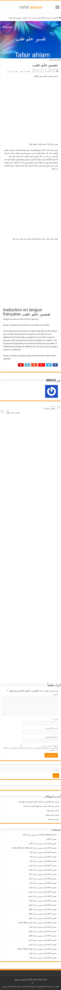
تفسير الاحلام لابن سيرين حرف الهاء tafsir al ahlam (37, 949)
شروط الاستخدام (29, 986)
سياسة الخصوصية (44, 986)
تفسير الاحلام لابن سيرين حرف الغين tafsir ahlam (38, 922)
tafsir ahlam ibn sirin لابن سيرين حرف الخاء (40, 835)
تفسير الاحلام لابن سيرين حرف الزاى (43, 887)
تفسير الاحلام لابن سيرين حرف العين (37, 18)
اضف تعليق (23, 71)
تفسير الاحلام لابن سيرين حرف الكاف (42, 936)
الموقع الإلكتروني (51, 737)
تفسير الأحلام (51, 839)
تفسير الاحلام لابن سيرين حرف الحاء (43, 870)
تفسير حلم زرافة (53, 810)
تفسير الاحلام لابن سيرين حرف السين (42, 892)
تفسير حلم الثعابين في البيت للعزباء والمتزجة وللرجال (39, 802)
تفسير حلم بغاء (53, 819)
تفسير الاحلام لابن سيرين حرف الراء (43, 883)
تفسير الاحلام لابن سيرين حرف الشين (42, 896)
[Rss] (33, 983)
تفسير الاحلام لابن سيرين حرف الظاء (43, 914)
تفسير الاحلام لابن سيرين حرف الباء (43, 852)
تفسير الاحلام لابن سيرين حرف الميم (43, 940)
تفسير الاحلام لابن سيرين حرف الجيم (43, 865)
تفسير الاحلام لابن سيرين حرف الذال (43, 879)
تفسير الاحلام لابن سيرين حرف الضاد (43, 905)
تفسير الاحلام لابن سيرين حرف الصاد (43, 900)
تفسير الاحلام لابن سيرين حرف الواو (43, 953)
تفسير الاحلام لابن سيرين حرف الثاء (43, 861)
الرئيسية (55, 18)
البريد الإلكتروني (51, 728)
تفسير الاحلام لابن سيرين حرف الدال (43, 874)
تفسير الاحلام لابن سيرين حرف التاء (43, 857)
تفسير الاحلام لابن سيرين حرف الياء (43, 958)
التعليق (55, 694)
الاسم (55, 719)
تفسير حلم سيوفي (52, 815)
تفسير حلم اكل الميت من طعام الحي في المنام (41, 806)
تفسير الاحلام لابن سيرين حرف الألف (43, 843)
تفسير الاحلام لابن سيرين (11, 986)
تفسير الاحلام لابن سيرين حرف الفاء (43, 927)
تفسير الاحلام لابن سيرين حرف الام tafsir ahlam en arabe (34, 848)
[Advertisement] (30, 111)
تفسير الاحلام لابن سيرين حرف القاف (42, 931)
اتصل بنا (56, 986)
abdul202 (52, 70)
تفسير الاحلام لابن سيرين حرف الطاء (43, 909)
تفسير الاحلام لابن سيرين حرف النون (43, 944)
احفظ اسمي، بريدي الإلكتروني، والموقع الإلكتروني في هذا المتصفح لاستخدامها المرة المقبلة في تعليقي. (30, 748)
